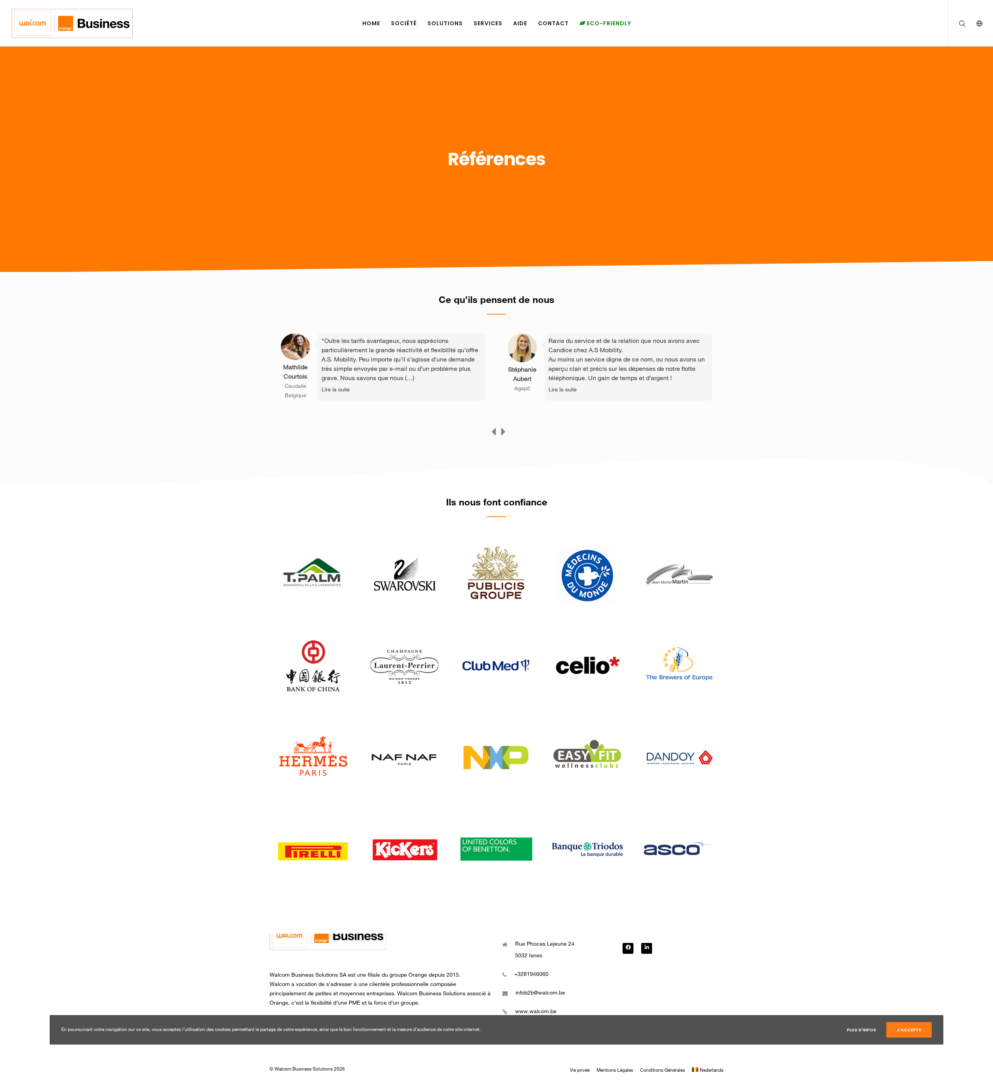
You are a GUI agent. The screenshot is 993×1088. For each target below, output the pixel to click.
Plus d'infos (861, 1030)
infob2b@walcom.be (540, 993)
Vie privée (580, 1070)
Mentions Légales (615, 1070)
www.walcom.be (536, 1012)
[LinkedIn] (646, 948)
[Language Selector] (974, 23)
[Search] (957, 23)
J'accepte (909, 1030)
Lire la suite (336, 390)
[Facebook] (628, 948)
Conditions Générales (662, 1070)
